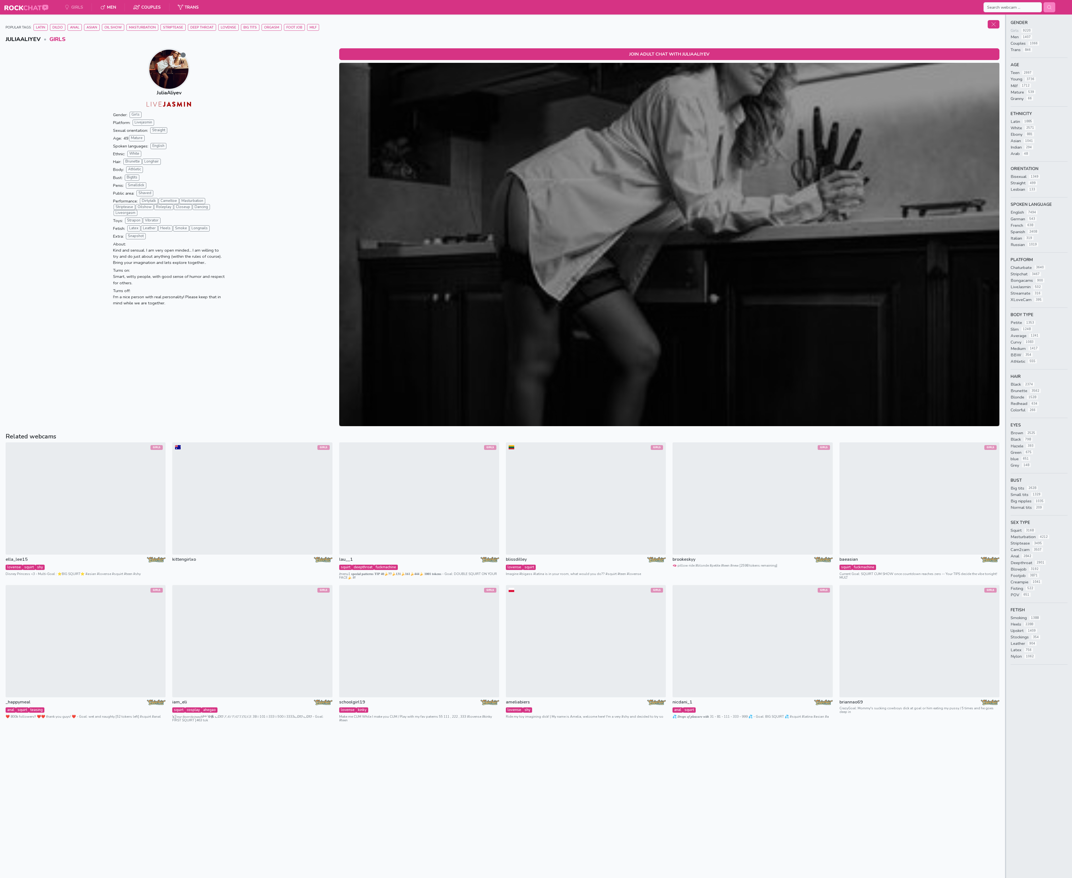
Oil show (113, 27)
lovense (14, 567)
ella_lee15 (17, 559)
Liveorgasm (125, 212)
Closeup (183, 206)
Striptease (173, 27)
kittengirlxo (184, 559)
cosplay (193, 709)
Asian (92, 27)
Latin (40, 27)
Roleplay (163, 206)
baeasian (848, 559)
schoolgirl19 (352, 702)
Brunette (132, 161)
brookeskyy (684, 559)
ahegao (209, 709)
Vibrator (152, 220)
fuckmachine (386, 567)
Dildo (57, 27)
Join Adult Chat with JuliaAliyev (669, 54)
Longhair (151, 161)
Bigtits (132, 177)
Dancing (201, 206)
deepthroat (363, 567)
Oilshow (145, 206)
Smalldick (136, 185)
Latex (133, 228)
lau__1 (346, 559)
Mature (137, 137)
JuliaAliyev (169, 92)
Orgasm (271, 27)
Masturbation (142, 27)
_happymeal (18, 702)
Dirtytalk (149, 200)
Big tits (250, 27)
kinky (362, 709)
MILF (313, 27)
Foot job (294, 27)
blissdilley (516, 559)
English (158, 145)
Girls (57, 39)
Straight (158, 130)
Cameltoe (169, 200)
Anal (74, 27)
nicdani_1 (682, 702)
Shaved (144, 192)
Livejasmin (143, 122)
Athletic (134, 169)
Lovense (228, 27)
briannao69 (851, 702)
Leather (149, 228)
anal (10, 709)
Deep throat (202, 27)
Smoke (181, 228)
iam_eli (179, 702)
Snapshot (136, 235)
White (134, 153)
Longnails (200, 228)
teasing (36, 709)
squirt (29, 567)
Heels (165, 228)
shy (40, 567)
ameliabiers (518, 702)
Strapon (133, 220)
